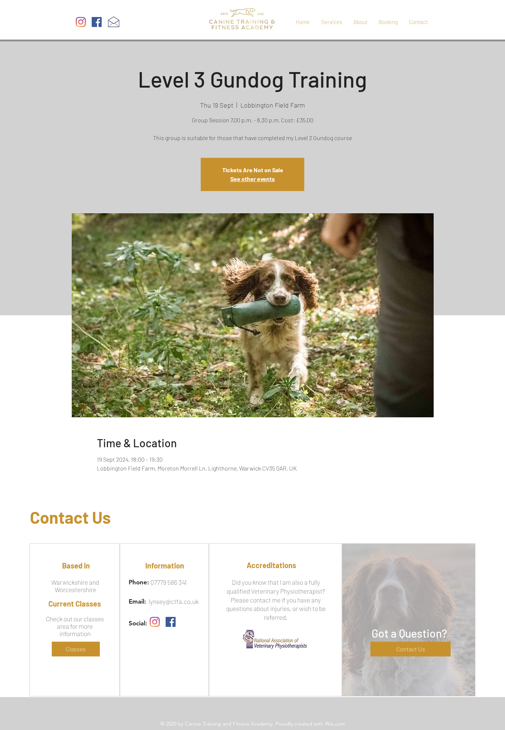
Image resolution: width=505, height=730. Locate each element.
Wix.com (335, 723)
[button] (410, 649)
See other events (252, 178)
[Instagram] (81, 22)
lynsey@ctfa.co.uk (174, 601)
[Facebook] (97, 22)
